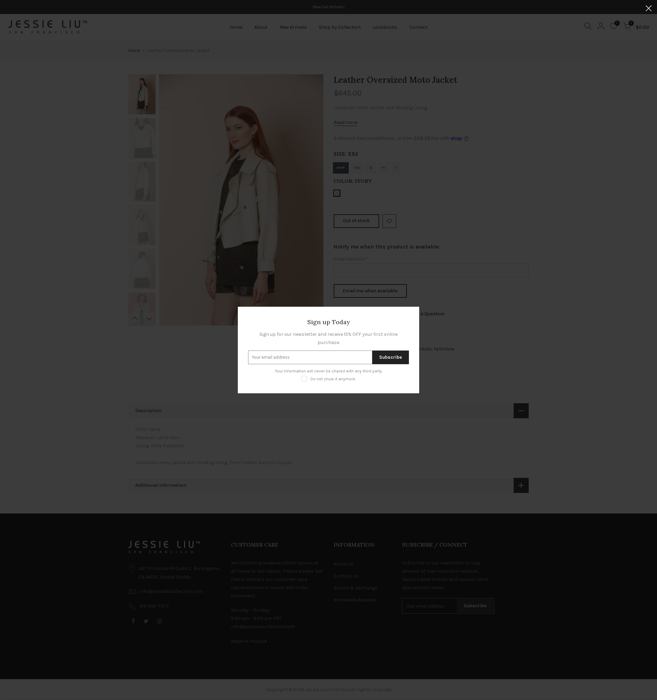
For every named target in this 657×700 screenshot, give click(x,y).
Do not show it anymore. (333, 379)
